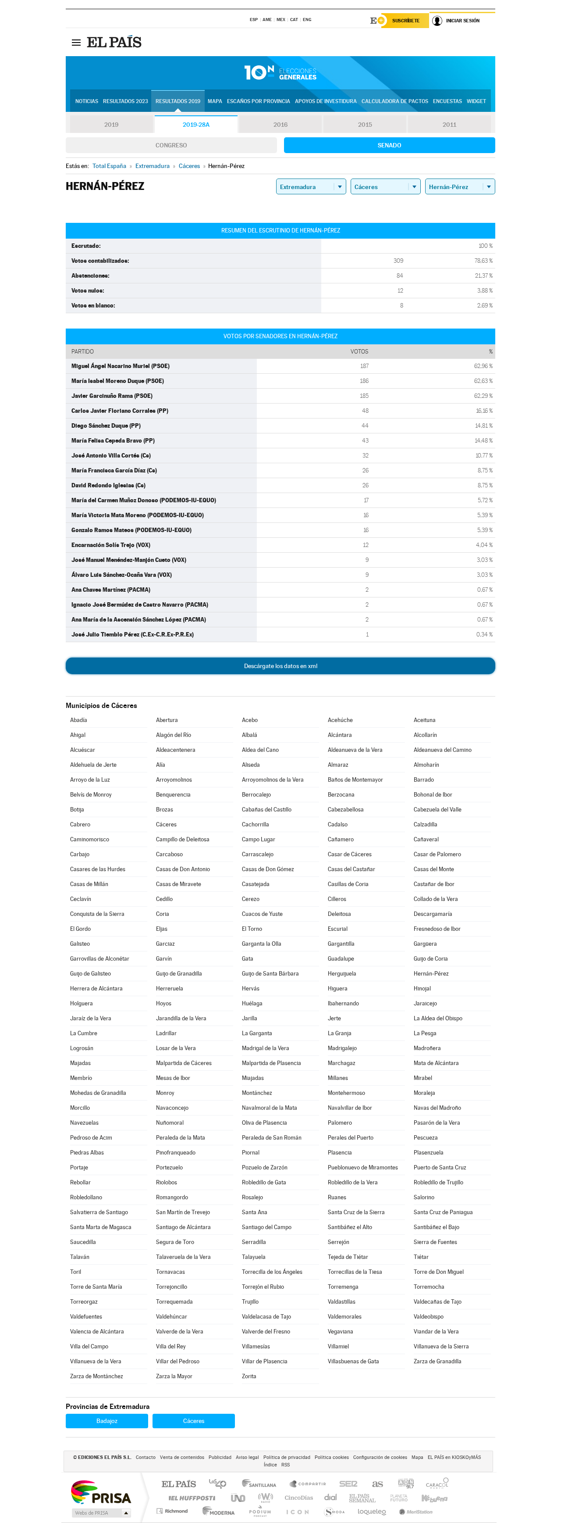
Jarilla (249, 1018)
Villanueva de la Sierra (441, 1346)
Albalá (249, 735)
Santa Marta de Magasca (100, 1227)
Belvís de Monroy (91, 794)
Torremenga (343, 1286)
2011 (449, 124)
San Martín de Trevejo (183, 1212)
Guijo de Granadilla (179, 973)
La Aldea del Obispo (438, 1018)
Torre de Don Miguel (439, 1272)
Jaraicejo (425, 1003)
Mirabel (423, 1078)
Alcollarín (425, 735)
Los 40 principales (220, 1484)
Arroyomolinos (174, 779)
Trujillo (250, 1301)
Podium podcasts (259, 1510)
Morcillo (80, 1108)
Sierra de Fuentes (435, 1242)
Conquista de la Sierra (97, 914)
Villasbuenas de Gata (353, 1361)
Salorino (424, 1197)
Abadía (78, 720)
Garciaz (165, 943)
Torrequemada (174, 1301)
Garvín (164, 958)
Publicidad (220, 1457)
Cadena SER (346, 1484)
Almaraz (338, 765)
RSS (285, 1465)
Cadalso (338, 824)
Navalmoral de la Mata (269, 1108)
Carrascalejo (257, 854)
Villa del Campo (89, 1346)
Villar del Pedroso (177, 1361)
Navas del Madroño (437, 1108)
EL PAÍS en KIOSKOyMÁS (454, 1457)
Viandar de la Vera (436, 1331)
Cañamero (341, 839)
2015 (365, 124)
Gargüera (425, 943)
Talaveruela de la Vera (183, 1257)
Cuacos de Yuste (262, 914)
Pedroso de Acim (91, 1137)
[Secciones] (76, 42)
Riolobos (166, 1182)
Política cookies (332, 1457)
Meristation (414, 1510)
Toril (75, 1272)
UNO (238, 1497)
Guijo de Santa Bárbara (270, 973)
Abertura (167, 720)
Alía (160, 765)
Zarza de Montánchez (96, 1376)
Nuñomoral (170, 1122)
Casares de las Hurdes (97, 869)
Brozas (164, 809)
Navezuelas (84, 1122)
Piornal (250, 1152)
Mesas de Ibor (173, 1078)
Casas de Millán (89, 884)
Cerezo (250, 899)
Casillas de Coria (348, 884)
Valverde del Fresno (266, 1331)
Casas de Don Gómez (268, 869)
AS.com (374, 1484)
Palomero (340, 1122)
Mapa (215, 101)
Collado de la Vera (436, 899)
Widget (476, 101)
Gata (247, 958)
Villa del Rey (171, 1346)
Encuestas (447, 101)
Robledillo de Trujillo (438, 1182)
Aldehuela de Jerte (93, 765)
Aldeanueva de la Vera (355, 750)
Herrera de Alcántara (96, 988)
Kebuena (427, 1497)
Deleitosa (339, 914)
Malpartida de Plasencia (271, 1063)
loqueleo (372, 1510)
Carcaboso (169, 854)
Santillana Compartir (308, 1484)
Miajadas (253, 1078)
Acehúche (340, 720)
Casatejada (256, 884)
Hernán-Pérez (431, 973)
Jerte (334, 1018)
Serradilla (254, 1242)
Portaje (79, 1167)
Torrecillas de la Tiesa (355, 1272)
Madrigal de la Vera (265, 1048)
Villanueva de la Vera (95, 1361)
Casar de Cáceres (350, 854)
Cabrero (80, 824)
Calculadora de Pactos (395, 101)
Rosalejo (252, 1197)
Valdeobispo (429, 1316)
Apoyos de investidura (326, 101)
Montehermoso (346, 1093)
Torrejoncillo (171, 1286)
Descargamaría (433, 914)
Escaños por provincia (258, 101)
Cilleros (337, 899)
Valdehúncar (171, 1316)
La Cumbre (83, 1033)
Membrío (81, 1078)
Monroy (165, 1093)
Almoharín (426, 765)
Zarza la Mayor (174, 1376)
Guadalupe (341, 958)
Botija (77, 809)
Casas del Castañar (351, 869)
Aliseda (251, 765)
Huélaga (252, 1003)
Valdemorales (345, 1316)
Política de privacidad (286, 1457)
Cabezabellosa (346, 809)
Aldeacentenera (175, 750)
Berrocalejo (256, 794)
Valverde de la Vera (179, 1331)
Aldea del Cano (260, 750)
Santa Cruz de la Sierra (356, 1212)
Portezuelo (169, 1167)
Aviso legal (247, 1457)
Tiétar (421, 1257)
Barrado (424, 779)
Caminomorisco (89, 839)
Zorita (249, 1376)
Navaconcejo (172, 1108)
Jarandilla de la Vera (181, 1018)
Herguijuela (342, 973)
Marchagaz (341, 1063)
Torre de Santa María (96, 1286)
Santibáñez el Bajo (436, 1227)
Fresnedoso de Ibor (437, 929)
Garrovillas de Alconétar (99, 958)
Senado (389, 145)
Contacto (146, 1457)
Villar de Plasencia (265, 1361)
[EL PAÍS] (115, 42)
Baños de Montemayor (355, 779)
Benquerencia (173, 794)
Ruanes (337, 1197)
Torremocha (429, 1286)
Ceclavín (80, 899)
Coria (162, 914)
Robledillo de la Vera (353, 1182)
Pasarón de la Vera (437, 1122)
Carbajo (79, 854)
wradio (264, 1497)
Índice (270, 1465)
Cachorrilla (255, 824)
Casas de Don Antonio (183, 869)
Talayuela (254, 1257)
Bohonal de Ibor (433, 794)
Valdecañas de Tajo (438, 1301)
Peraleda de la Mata (180, 1137)
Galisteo (80, 943)
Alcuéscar (82, 750)
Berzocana (341, 794)
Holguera (81, 1003)
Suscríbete (406, 21)
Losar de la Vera (176, 1048)
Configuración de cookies (380, 1457)
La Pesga (425, 1033)
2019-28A (196, 124)
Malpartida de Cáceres (184, 1063)
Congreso (171, 145)
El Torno (252, 929)
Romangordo (172, 1197)
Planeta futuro (395, 1497)
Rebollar (80, 1182)
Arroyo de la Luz (90, 779)
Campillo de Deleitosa (182, 839)
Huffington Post (190, 1497)
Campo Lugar (258, 839)
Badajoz (106, 1420)
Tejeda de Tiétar (348, 1257)
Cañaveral (426, 839)
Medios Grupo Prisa (100, 1513)
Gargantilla (341, 943)
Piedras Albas (87, 1152)
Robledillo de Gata (264, 1182)
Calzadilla (425, 824)
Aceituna (425, 720)
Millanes (338, 1078)
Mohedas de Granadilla (98, 1093)
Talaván (79, 1257)
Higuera (338, 988)
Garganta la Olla (261, 943)
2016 (280, 124)
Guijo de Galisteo (90, 973)
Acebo (250, 720)
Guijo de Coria (431, 958)
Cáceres (166, 824)
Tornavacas (170, 1272)
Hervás (250, 988)
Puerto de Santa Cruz (440, 1167)
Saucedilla (83, 1242)
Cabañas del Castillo (266, 809)
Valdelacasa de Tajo (266, 1316)
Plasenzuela (429, 1152)
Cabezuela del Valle (438, 809)
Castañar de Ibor (434, 884)
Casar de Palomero (437, 854)
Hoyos (163, 1003)
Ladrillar (166, 1033)
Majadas (80, 1063)
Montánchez (257, 1093)
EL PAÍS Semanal (363, 1497)
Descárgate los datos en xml (280, 665)
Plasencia (340, 1152)
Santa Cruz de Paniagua (443, 1212)
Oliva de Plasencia (264, 1122)
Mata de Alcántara (436, 1063)
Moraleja (424, 1093)
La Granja (340, 1033)
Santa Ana (254, 1212)
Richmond (173, 1510)
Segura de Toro (175, 1242)
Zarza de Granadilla (438, 1361)
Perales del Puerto (350, 1137)
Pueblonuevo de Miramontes (363, 1167)
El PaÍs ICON (297, 1510)
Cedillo (164, 899)
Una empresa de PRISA (100, 1491)
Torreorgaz (84, 1301)
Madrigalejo (342, 1048)
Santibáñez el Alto (350, 1227)
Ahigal (77, 735)
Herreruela (169, 988)
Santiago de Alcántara (183, 1227)
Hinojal (422, 988)
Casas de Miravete (178, 884)
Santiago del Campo (266, 1227)
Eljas (161, 929)
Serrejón (338, 1242)
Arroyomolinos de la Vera (273, 779)
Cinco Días (297, 1497)
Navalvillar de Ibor (350, 1108)
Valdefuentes (86, 1316)
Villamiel (338, 1346)
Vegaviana (340, 1331)
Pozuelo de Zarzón (265, 1167)
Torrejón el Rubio (263, 1286)
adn (402, 1484)
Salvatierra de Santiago (99, 1212)
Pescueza (426, 1137)
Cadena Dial (331, 1497)
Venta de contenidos (182, 1457)
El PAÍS (179, 1484)
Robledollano (86, 1197)
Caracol (434, 1484)
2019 (111, 124)
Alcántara (340, 735)
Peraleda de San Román (272, 1137)
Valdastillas (341, 1301)
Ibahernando (343, 1003)
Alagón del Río (173, 735)
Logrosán (81, 1048)
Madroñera (427, 1048)
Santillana (262, 1484)
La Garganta (257, 1033)
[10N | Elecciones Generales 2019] (280, 72)
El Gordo (80, 929)
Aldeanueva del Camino (443, 750)
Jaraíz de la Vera (90, 1018)
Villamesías (256, 1346)
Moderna (216, 1510)
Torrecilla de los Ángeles (272, 1272)
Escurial (338, 929)
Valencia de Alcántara (97, 1331)
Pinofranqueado (175, 1152)
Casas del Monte (434, 869)
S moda (333, 1510)
